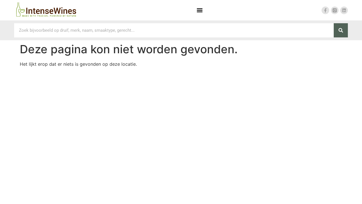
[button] (199, 10)
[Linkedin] (344, 10)
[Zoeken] (341, 30)
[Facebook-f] (325, 10)
